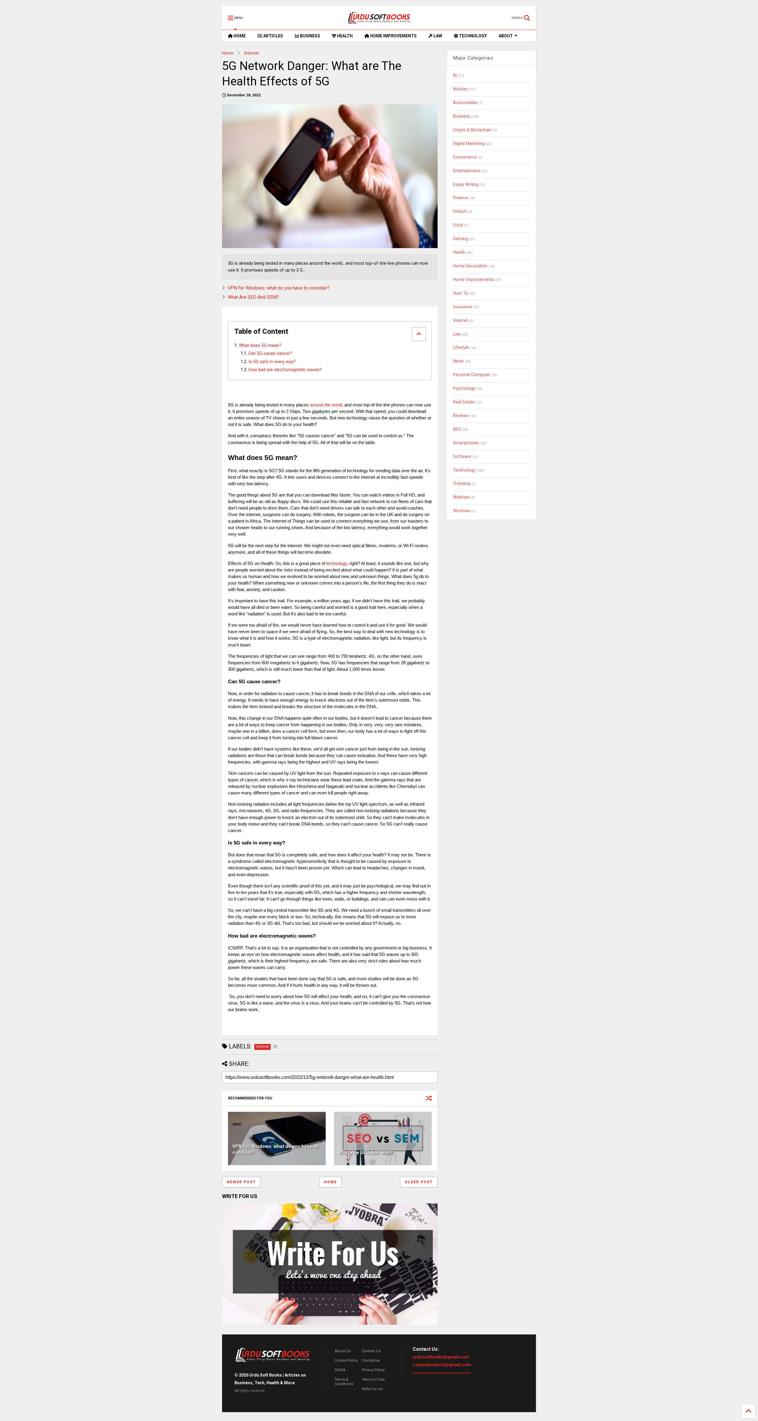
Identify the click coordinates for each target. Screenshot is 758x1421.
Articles (460, 89)
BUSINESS (309, 35)
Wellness (461, 497)
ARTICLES (272, 35)
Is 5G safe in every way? (272, 361)
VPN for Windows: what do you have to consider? (279, 288)
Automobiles (465, 102)
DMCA (340, 1370)
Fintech (460, 211)
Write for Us (372, 1389)
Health (459, 252)
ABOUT (506, 35)
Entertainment (466, 170)
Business (461, 116)
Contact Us (371, 1351)
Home (227, 53)
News (458, 361)
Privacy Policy (373, 1370)
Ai (455, 75)
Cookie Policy (346, 1360)
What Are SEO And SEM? (253, 297)
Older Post (419, 1182)
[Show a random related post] (429, 1098)
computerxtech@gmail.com (442, 1364)
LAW (437, 35)
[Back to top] (748, 1411)
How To (460, 293)
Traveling (461, 483)
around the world (326, 405)
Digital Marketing (469, 143)
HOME (239, 35)
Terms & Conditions (344, 1381)
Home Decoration (470, 266)
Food (458, 225)
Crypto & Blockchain (472, 129)
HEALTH (344, 35)
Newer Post (241, 1182)
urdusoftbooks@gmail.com (441, 1357)
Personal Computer (471, 374)
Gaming (460, 238)
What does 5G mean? (260, 345)
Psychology (464, 388)
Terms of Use (373, 1379)
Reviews (461, 415)
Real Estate (464, 402)
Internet (251, 53)
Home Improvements (473, 279)
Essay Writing (465, 184)
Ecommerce (465, 157)
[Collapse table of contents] (419, 334)
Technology (464, 470)
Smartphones (466, 443)
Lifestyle (461, 347)
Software (462, 456)
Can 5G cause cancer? (270, 353)
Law (457, 334)
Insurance (462, 306)
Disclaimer (371, 1360)
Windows (461, 510)
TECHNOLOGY (472, 35)
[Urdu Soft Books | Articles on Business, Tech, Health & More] (379, 17)
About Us (343, 1351)
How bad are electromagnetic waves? (285, 369)
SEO (457, 429)
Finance (460, 197)
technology (336, 563)
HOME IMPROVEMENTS (393, 35)
